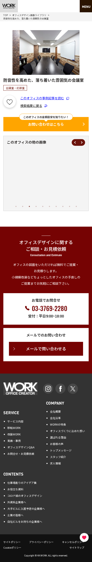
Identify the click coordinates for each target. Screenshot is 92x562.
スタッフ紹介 (58, 457)
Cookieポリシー (12, 547)
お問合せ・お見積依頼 (20, 453)
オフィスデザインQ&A (20, 447)
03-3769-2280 (49, 308)
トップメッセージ (60, 450)
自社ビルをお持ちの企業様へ (24, 521)
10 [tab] (76, 206)
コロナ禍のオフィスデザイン (24, 495)
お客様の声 (56, 444)
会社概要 (55, 411)
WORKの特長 (58, 424)
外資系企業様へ (16, 502)
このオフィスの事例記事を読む (42, 98)
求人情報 (55, 463)
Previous (75, 142)
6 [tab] (49, 206)
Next (81, 142)
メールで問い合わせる (46, 348)
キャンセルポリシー (73, 542)
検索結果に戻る (31, 105)
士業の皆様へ (15, 515)
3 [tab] (29, 206)
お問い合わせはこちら (46, 124)
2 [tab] (22, 206)
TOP (5, 15)
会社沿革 (55, 418)
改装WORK (14, 434)
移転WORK (14, 428)
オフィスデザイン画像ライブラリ (29, 15)
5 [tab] (42, 206)
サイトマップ (76, 547)
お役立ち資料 (15, 489)
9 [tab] (69, 206)
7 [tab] (56, 206)
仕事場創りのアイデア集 (22, 483)
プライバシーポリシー (41, 542)
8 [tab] (63, 206)
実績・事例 (14, 441)
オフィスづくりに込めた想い (67, 431)
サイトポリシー (12, 542)
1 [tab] (16, 206)
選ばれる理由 (58, 437)
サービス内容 (15, 421)
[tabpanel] (40, 176)
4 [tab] (36, 206)
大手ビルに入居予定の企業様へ (26, 508)
